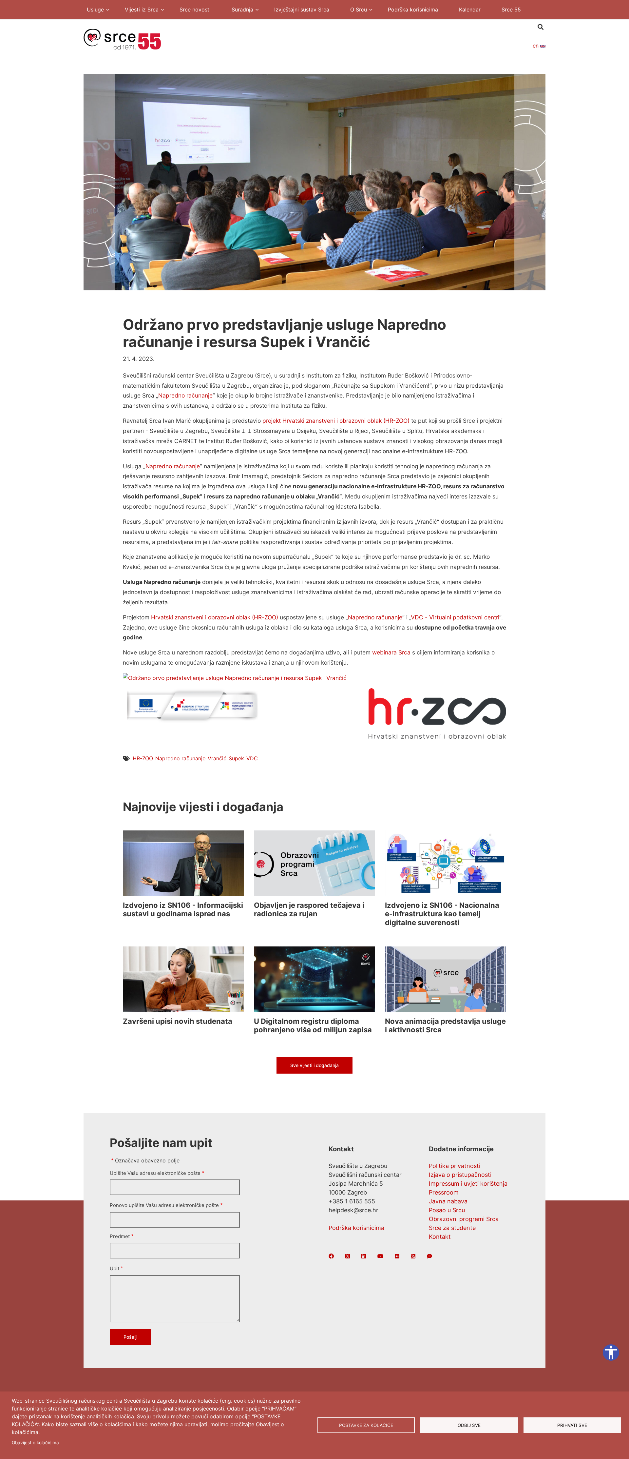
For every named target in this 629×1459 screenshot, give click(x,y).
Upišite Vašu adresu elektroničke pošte (155, 1173)
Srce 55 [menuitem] (511, 9)
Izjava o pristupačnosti (460, 1174)
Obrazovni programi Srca (464, 1219)
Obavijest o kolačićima (35, 1442)
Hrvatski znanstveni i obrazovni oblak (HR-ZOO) (214, 617)
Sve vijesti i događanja (314, 1065)
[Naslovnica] (122, 38)
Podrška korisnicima (356, 1227)
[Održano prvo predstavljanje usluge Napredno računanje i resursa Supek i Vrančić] (235, 677)
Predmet (120, 1236)
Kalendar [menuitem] (470, 9)
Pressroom (444, 1192)
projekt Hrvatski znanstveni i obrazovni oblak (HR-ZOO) (336, 420)
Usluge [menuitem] (92, 10)
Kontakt (440, 1236)
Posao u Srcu (447, 1210)
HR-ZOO (143, 758)
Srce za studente (452, 1227)
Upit (114, 1268)
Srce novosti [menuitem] (195, 9)
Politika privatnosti (454, 1165)
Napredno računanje (185, 395)
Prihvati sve (572, 1425)
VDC (252, 758)
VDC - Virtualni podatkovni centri (455, 617)
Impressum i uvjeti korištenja (468, 1183)
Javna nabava (448, 1201)
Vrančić (217, 758)
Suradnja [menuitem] (239, 10)
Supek (236, 758)
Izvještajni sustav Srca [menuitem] (301, 9)
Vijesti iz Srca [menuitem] (138, 10)
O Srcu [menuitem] (355, 10)
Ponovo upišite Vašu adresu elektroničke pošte (164, 1205)
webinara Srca (391, 652)
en (536, 45)
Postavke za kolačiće (366, 1425)
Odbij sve (469, 1425)
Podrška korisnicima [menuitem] (413, 9)
